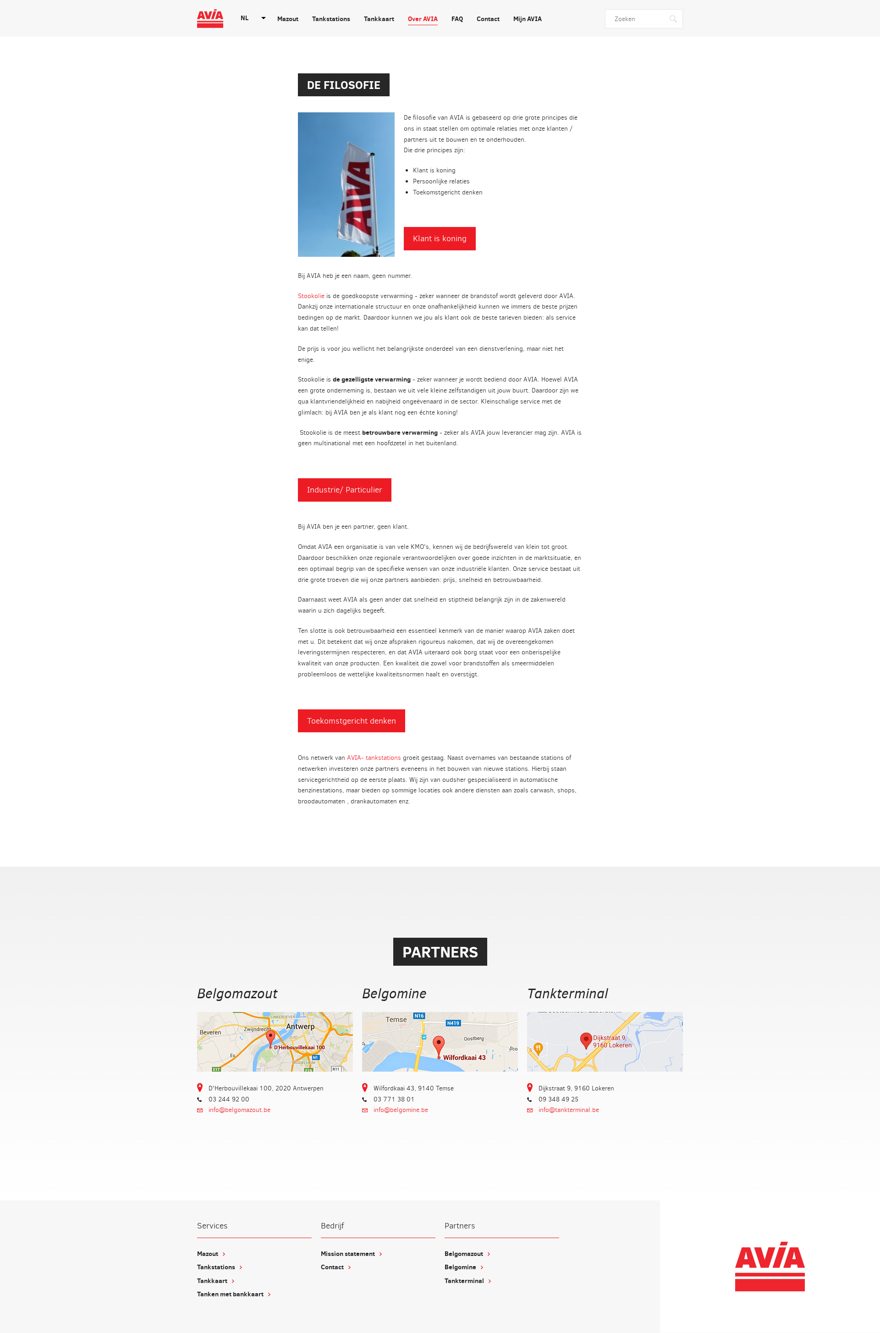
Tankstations (331, 18)
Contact (488, 18)
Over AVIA (423, 18)
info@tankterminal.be (569, 1110)
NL (244, 18)
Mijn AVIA (527, 18)
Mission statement (348, 1253)
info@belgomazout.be (239, 1110)
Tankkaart (379, 18)
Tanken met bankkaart (230, 1294)
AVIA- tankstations (374, 757)
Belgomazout (464, 1253)
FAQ (457, 18)
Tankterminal (464, 1280)
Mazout (287, 18)
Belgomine (460, 1267)
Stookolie (311, 296)
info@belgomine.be (401, 1110)
